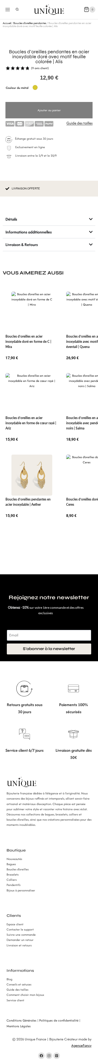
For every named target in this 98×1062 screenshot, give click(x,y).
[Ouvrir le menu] (8, 9)
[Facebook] (41, 1055)
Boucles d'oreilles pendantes (29, 23)
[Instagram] (49, 1055)
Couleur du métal (17, 88)
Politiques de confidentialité (58, 1020)
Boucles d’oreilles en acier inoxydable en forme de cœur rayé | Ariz (30, 423)
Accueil (7, 23)
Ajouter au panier (49, 110)
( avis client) (40, 68)
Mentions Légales (19, 1026)
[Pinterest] (56, 1055)
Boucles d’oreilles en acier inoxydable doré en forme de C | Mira (28, 342)
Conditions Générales (21, 1020)
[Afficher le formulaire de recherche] (17, 9)
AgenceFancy (81, 1045)
